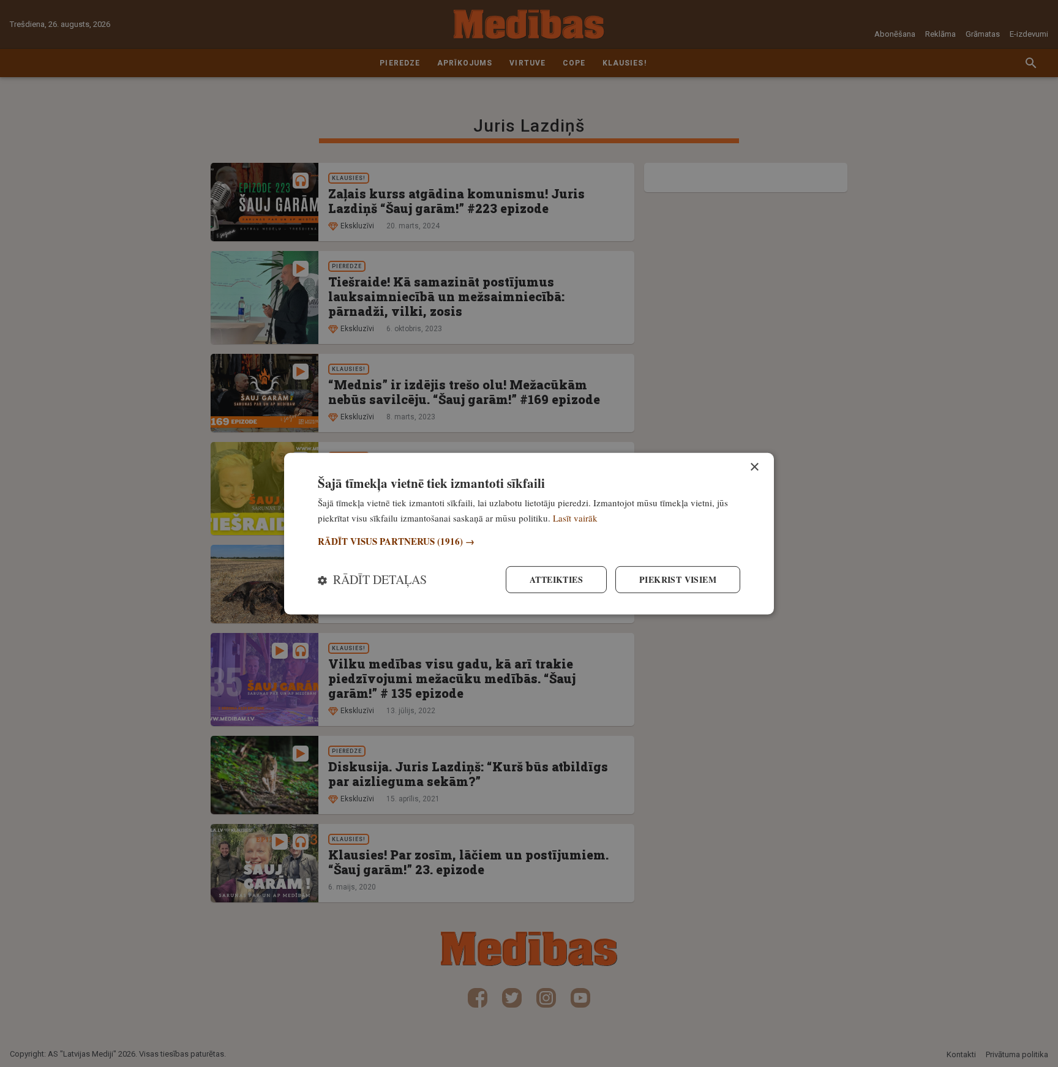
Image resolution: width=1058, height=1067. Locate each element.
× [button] (754, 466)
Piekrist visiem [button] (677, 579)
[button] (529, 541)
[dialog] (529, 533)
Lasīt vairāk (575, 517)
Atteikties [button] (556, 579)
